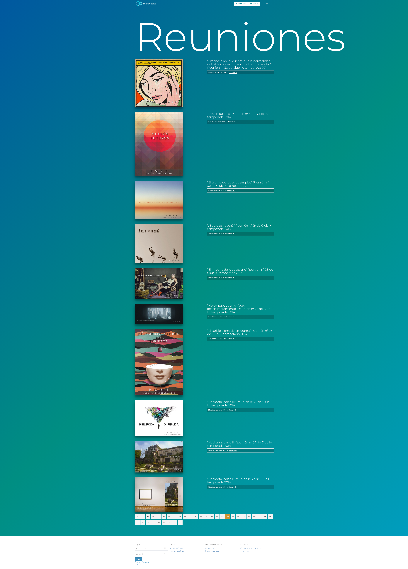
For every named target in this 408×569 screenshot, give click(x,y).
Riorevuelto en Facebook (251, 548)
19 (185, 517)
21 (196, 517)
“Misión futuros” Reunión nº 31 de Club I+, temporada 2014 (237, 115)
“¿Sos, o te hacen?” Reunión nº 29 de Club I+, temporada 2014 (239, 227)
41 (164, 522)
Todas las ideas (176, 548)
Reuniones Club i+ (178, 551)
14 (159, 517)
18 (180, 517)
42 (169, 522)
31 (249, 517)
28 (233, 517)
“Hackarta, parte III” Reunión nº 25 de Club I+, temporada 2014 (238, 403)
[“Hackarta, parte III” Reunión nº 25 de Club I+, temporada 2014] (169, 418)
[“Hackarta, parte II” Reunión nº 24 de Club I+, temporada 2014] (169, 456)
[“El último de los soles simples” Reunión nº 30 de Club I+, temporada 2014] (169, 200)
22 (201, 517)
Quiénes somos (212, 551)
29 (238, 517)
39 (153, 522)
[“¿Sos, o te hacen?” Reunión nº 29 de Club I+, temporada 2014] (169, 243)
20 (190, 517)
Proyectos (209, 548)
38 (148, 522)
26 (222, 517)
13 (153, 517)
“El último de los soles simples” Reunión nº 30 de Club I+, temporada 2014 (238, 184)
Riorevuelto (233, 72)
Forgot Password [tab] (142, 562)
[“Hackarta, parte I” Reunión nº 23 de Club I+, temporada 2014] (169, 494)
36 (138, 522)
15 (164, 517)
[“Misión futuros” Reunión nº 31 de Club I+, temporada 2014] (169, 144)
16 (169, 517)
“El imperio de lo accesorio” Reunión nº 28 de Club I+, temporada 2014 (240, 271)
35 (270, 517)
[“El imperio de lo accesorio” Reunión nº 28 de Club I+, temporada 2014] (169, 283)
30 (244, 517)
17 (175, 517)
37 (143, 522)
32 (254, 517)
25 (217, 517)
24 (212, 517)
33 (260, 517)
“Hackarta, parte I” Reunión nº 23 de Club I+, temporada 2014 (239, 480)
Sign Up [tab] (138, 564)
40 (159, 522)
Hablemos (244, 551)
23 (206, 517)
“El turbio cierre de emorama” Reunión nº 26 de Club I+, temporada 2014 (239, 332)
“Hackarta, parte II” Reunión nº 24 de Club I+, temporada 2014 (239, 444)
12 (148, 517)
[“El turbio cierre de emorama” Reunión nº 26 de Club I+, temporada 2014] (169, 362)
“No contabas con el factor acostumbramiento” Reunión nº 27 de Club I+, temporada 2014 (238, 309)
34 (265, 517)
